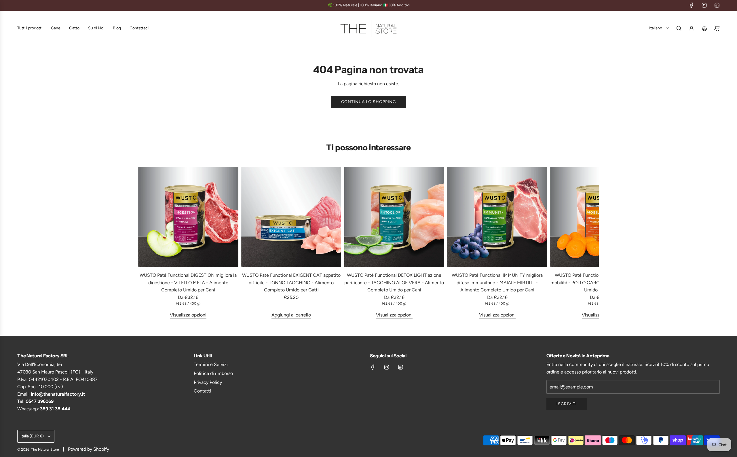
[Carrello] (717, 28)
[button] (144, 242)
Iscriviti (566, 403)
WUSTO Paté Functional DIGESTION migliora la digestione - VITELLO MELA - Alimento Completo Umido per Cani (188, 282)
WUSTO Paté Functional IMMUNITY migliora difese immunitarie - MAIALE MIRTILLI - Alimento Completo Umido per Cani (497, 282)
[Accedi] (691, 28)
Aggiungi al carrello (291, 315)
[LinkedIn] (717, 5)
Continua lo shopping (368, 101)
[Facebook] (691, 5)
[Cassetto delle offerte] (704, 28)
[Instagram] (704, 5)
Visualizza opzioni (188, 315)
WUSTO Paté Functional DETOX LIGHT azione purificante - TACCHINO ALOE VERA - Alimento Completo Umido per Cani (394, 282)
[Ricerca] (679, 28)
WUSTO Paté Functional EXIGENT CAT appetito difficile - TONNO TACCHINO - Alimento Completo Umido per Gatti (291, 282)
